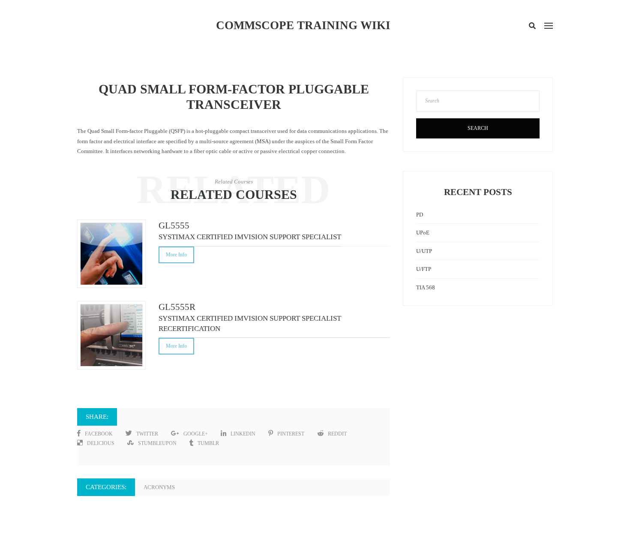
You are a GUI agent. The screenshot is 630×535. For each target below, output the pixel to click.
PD (419, 214)
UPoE (422, 232)
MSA (263, 141)
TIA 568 (425, 287)
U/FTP (423, 269)
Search (478, 128)
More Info (176, 255)
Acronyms (159, 487)
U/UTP (424, 251)
